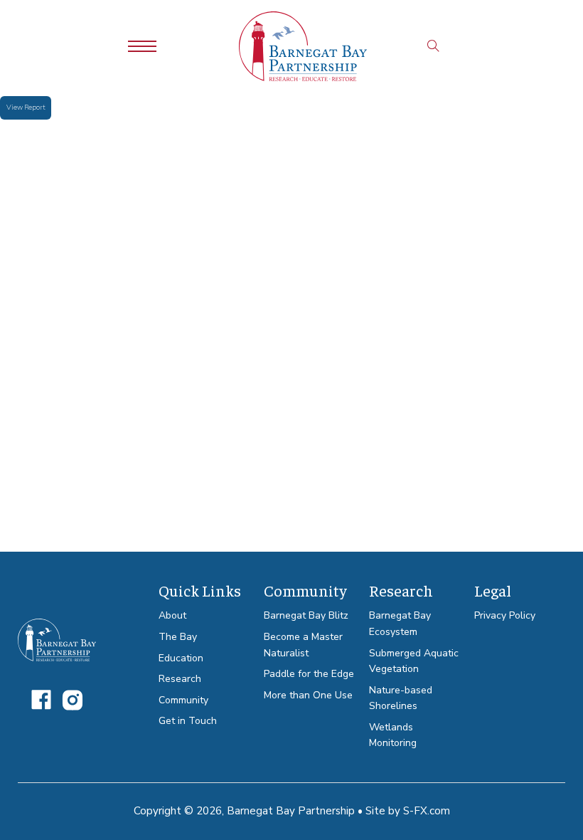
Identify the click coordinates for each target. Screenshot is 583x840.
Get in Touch (188, 721)
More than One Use (308, 695)
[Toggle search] (433, 46)
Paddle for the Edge (309, 674)
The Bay (178, 637)
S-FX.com (426, 811)
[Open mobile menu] (142, 46)
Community (183, 700)
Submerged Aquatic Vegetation (414, 661)
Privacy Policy (504, 615)
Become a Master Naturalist (303, 645)
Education (181, 658)
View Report (25, 107)
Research (180, 679)
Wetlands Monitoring (393, 735)
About (172, 615)
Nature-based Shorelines (400, 698)
